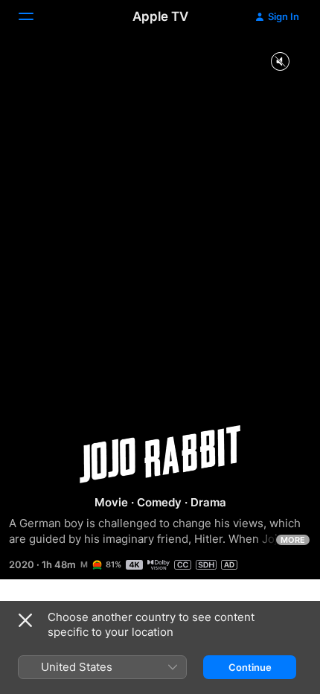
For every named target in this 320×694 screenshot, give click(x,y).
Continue (250, 667)
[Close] (25, 620)
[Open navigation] (35, 16)
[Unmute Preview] (279, 62)
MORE (293, 540)
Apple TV (160, 16)
